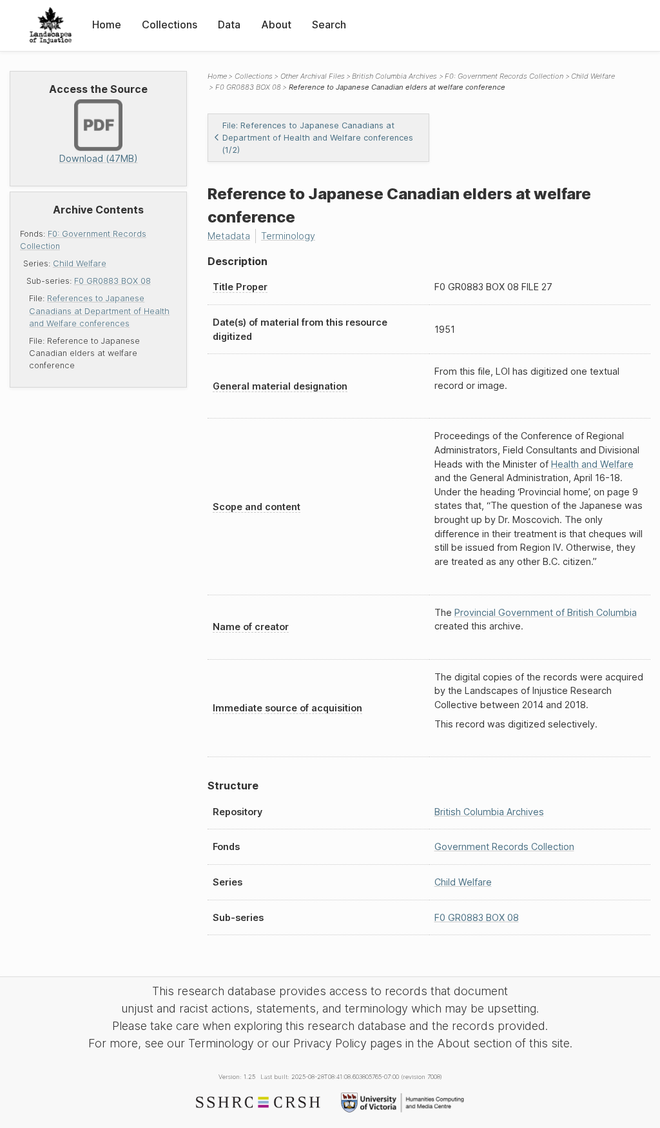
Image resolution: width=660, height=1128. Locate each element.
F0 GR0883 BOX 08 (112, 281)
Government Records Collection (504, 846)
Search (329, 24)
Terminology (288, 235)
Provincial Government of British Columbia (545, 612)
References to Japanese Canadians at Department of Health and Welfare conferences (99, 310)
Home (106, 24)
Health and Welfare (592, 464)
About (276, 24)
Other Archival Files (312, 76)
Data (229, 24)
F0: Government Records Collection (504, 76)
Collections (169, 24)
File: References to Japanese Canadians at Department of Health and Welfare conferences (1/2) (317, 138)
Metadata (229, 235)
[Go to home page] (50, 25)
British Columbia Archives (394, 76)
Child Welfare (79, 263)
